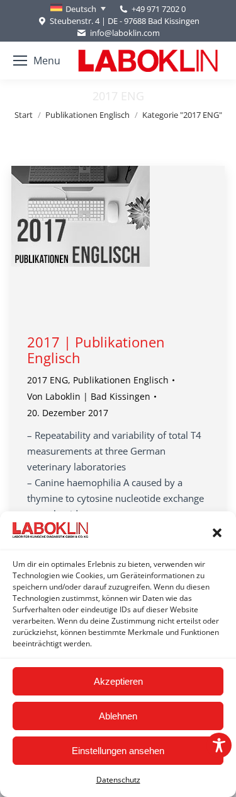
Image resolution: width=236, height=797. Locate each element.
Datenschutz (118, 779)
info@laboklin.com (124, 32)
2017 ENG (47, 380)
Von (88, 396)
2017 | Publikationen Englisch (96, 349)
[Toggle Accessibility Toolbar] (219, 745)
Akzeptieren (118, 681)
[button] (217, 532)
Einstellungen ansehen (118, 750)
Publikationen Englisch (121, 380)
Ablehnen (118, 716)
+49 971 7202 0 (159, 9)
